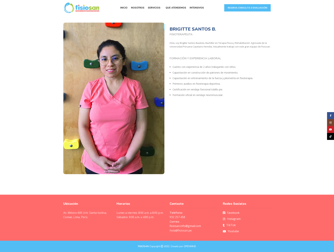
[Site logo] (81, 7)
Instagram (234, 219)
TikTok (231, 225)
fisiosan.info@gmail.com (185, 226)
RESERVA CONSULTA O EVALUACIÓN (247, 7)
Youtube (233, 231)
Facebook (233, 213)
